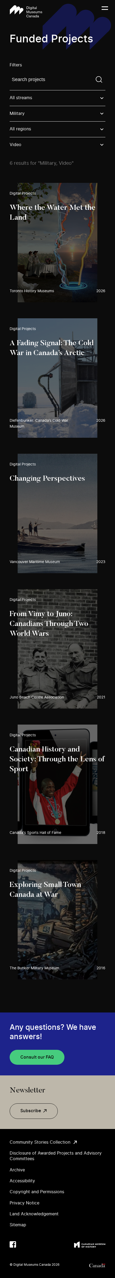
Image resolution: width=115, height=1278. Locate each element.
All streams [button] (21, 98)
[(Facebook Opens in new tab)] (13, 1244)
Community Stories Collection (40, 1142)
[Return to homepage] (26, 11)
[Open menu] (104, 11)
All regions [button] (20, 129)
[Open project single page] (57, 242)
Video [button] (15, 145)
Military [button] (17, 113)
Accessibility (22, 1181)
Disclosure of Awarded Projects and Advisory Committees (56, 1156)
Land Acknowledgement (34, 1214)
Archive (17, 1170)
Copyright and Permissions (37, 1192)
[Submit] (99, 79)
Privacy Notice (24, 1203)
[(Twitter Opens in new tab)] (23, 1244)
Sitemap (18, 1225)
